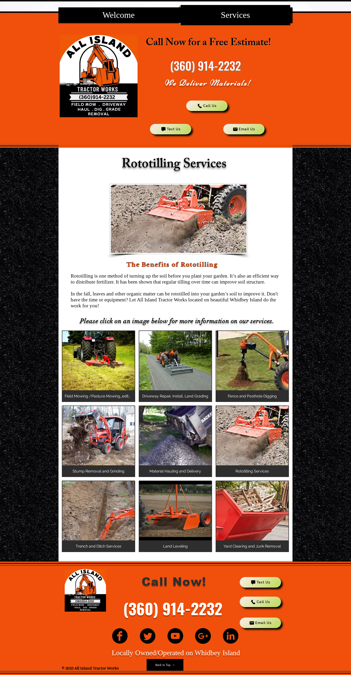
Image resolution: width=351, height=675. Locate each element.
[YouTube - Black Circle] (175, 636)
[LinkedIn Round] (231, 636)
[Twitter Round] (147, 636)
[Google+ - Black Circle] (203, 636)
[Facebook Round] (120, 636)
